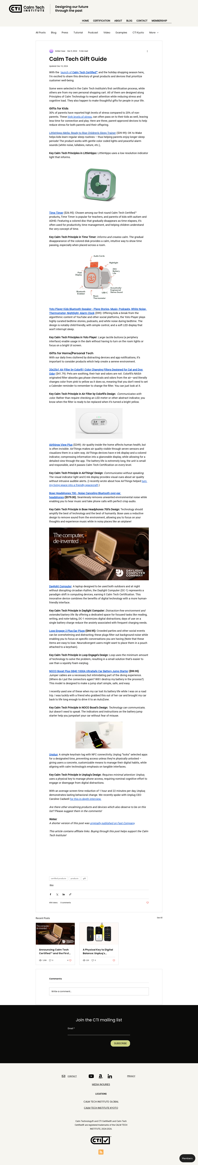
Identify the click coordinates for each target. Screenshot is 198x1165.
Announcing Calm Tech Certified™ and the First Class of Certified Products (54, 951)
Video (106, 32)
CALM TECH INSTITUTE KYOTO (101, 1108)
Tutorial (78, 32)
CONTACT (72, 1076)
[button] (187, 1158)
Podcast (93, 32)
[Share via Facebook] (50, 894)
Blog (53, 32)
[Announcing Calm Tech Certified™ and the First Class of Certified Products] (55, 934)
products (74, 878)
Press (65, 32)
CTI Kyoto (138, 32)
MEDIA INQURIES (101, 1084)
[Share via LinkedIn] (63, 894)
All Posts (41, 32)
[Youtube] (91, 1076)
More (152, 32)
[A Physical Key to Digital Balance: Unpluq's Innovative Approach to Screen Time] (99, 934)
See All (159, 918)
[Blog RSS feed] (100, 1152)
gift (84, 878)
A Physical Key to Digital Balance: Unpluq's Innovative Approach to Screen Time (98, 951)
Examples (121, 32)
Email (70, 1028)
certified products (58, 878)
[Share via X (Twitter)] (57, 894)
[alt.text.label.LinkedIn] (110, 1076)
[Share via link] (70, 894)
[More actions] (147, 51)
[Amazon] (101, 1076)
